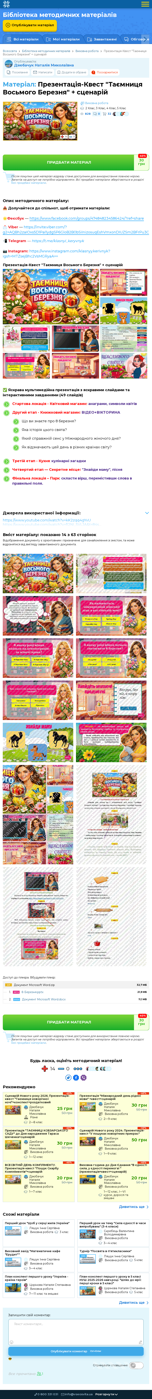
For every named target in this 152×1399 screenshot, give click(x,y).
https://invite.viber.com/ (44, 227)
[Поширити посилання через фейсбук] (76, 1078)
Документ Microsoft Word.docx (44, 999)
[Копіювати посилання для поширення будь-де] (68, 1078)
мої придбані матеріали (28, 183)
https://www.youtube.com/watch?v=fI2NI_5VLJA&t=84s (51, 524)
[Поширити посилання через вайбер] (83, 1078)
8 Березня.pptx (32, 992)
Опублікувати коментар (76, 1351)
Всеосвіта (10, 51)
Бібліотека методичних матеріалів (46, 51)
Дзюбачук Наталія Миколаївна (44, 65)
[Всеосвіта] (6, 4)
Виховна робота (87, 51)
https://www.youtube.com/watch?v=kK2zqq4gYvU (47, 520)
